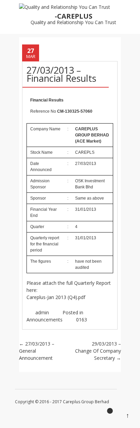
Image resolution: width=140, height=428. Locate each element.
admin (42, 312)
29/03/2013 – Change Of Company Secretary (98, 350)
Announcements (45, 319)
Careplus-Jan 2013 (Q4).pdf (56, 297)
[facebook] (112, 413)
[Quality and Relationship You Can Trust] (64, 7)
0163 (81, 319)
